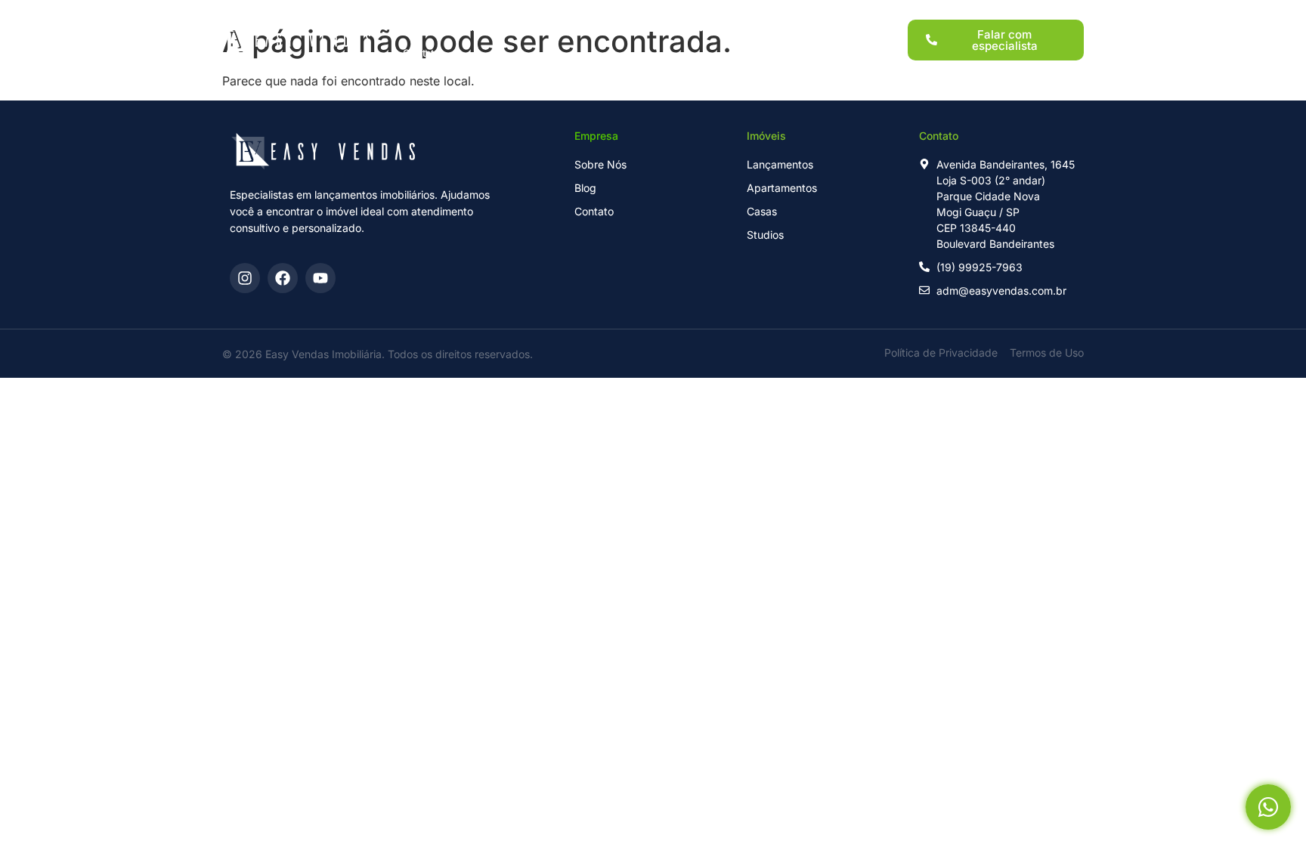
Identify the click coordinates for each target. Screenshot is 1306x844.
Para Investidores (663, 27)
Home (417, 27)
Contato (421, 53)
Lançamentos (493, 27)
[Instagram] (245, 278)
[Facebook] (283, 278)
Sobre (748, 27)
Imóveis (574, 27)
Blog (802, 27)
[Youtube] (320, 278)
